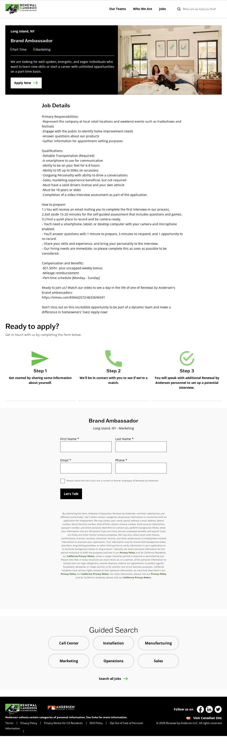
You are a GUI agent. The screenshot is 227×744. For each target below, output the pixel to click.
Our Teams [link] (117, 9)
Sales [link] (158, 660)
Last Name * (124, 439)
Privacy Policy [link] (28, 723)
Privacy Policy (127, 552)
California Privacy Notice (80, 556)
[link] (20, 9)
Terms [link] (9, 723)
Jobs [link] (162, 9)
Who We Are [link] (142, 9)
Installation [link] (113, 643)
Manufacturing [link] (158, 643)
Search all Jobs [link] (110, 679)
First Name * (69, 439)
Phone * (121, 460)
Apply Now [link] (22, 83)
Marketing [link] (69, 660)
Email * (65, 460)
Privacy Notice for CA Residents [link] (63, 723)
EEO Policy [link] (96, 723)
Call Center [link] (68, 643)
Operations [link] (113, 660)
